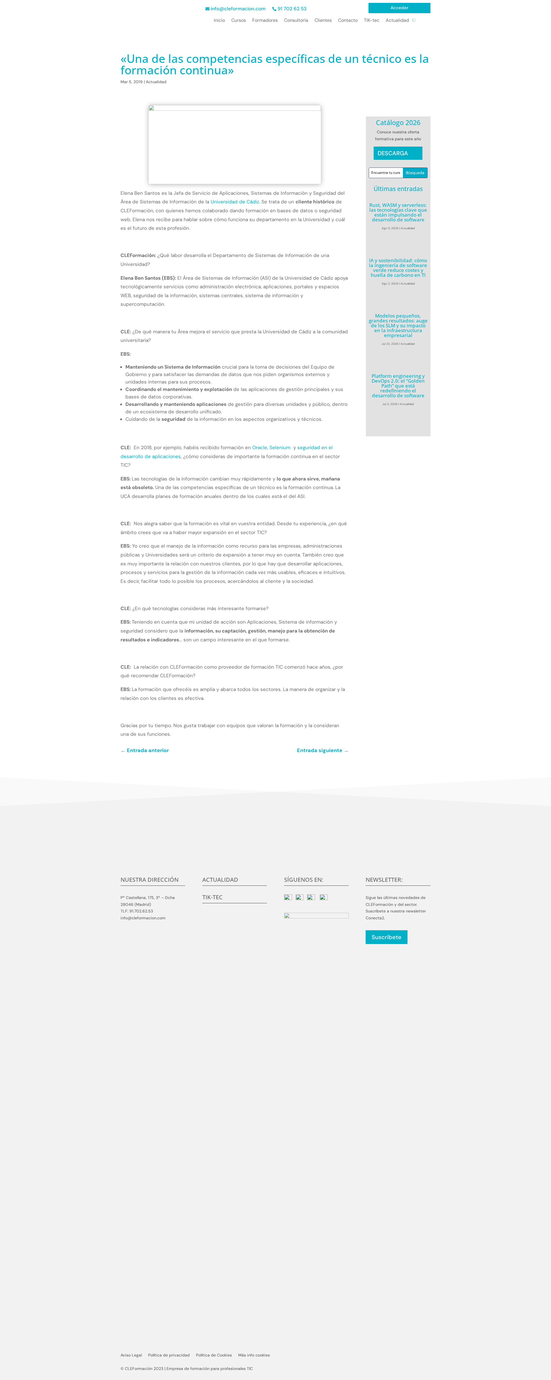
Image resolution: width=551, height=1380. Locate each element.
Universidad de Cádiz (235, 201)
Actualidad (397, 20)
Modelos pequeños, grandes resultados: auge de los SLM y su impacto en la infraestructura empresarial (398, 325)
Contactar (275, 854)
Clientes (323, 20)
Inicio (219, 20)
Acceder (399, 8)
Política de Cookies (214, 1355)
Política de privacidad (169, 1355)
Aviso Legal (131, 1355)
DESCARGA (393, 153)
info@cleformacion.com (238, 8)
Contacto (348, 20)
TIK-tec (371, 20)
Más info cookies (254, 1355)
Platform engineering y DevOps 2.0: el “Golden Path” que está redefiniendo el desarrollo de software (398, 386)
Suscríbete (386, 937)
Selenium (281, 447)
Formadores (265, 20)
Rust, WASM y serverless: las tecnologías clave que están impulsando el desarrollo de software (398, 212)
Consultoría (296, 20)
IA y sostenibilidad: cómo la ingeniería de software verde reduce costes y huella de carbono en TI (398, 267)
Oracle (259, 447)
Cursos (238, 20)
